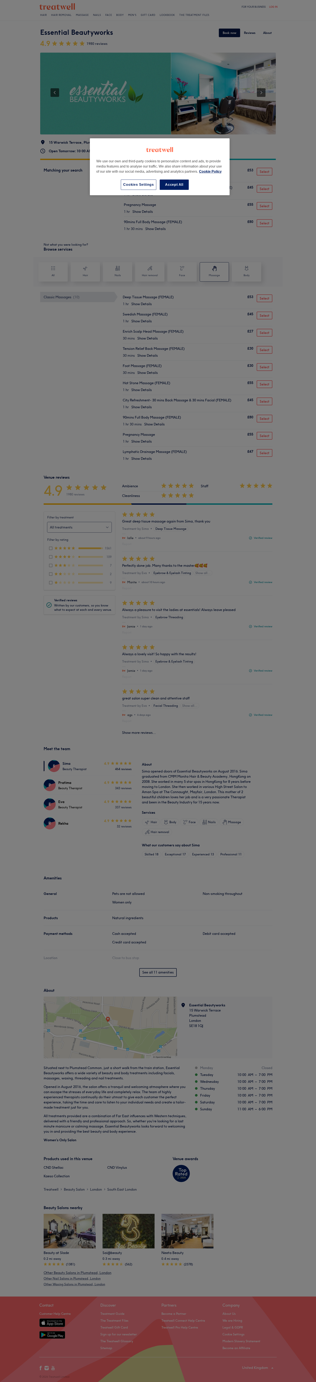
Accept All (174, 184)
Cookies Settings (138, 184)
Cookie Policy (210, 171)
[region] (160, 166)
